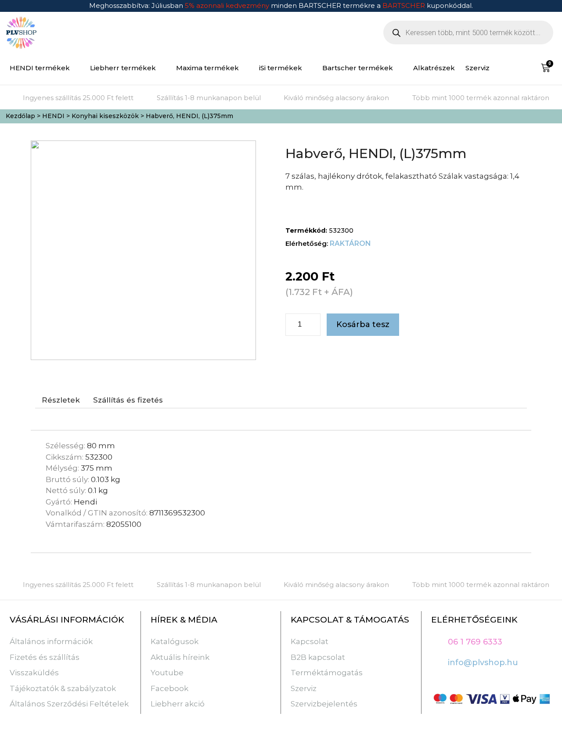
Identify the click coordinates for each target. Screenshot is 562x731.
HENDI (53, 116)
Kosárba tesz (362, 324)
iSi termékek (280, 68)
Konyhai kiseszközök (105, 116)
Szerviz (477, 68)
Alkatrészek (434, 68)
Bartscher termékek (357, 68)
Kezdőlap (20, 116)
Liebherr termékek (123, 68)
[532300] (143, 250)
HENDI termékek (40, 68)
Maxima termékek (207, 68)
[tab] (60, 400)
